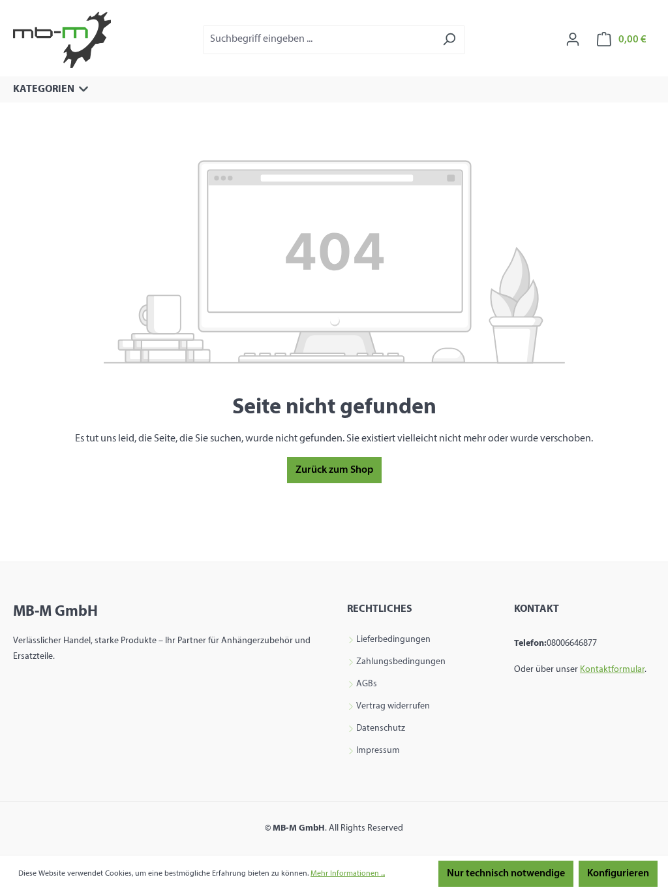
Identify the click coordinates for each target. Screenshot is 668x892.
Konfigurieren (618, 873)
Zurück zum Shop (334, 470)
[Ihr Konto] (572, 39)
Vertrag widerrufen (393, 706)
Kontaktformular (612, 670)
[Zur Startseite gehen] (62, 40)
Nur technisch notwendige (506, 873)
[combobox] (319, 39)
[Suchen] (449, 39)
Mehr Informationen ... (348, 874)
